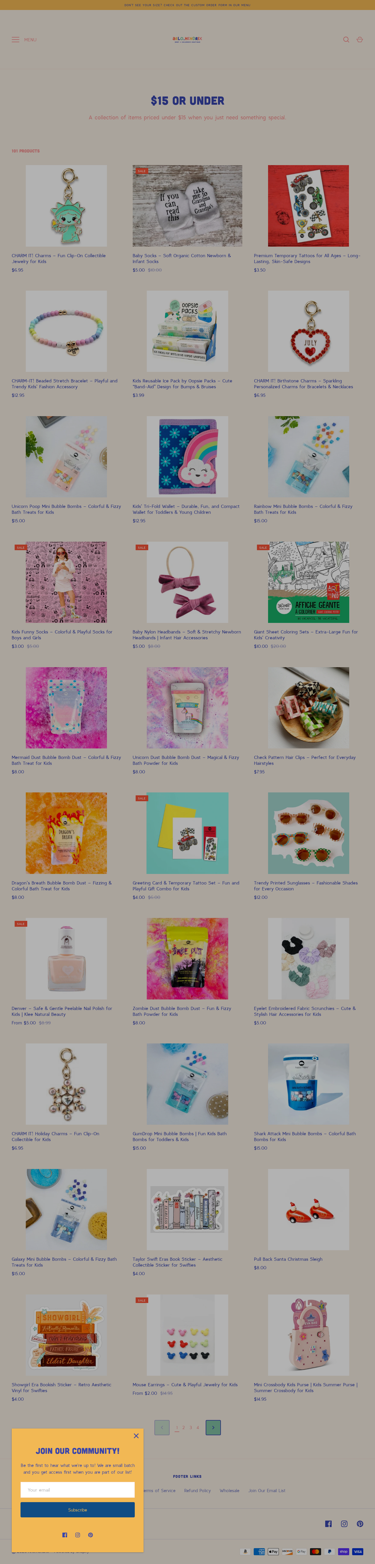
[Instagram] (77, 1535)
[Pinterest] (90, 1535)
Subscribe (77, 1510)
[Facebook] (64, 1535)
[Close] (136, 1435)
